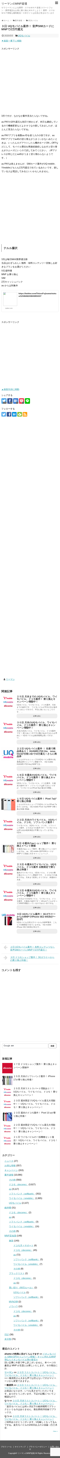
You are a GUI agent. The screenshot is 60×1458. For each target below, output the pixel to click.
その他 (12, 1180)
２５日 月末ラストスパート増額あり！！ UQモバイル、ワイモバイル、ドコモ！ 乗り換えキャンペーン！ (35, 1091)
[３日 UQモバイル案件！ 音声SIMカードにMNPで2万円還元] (15, 401)
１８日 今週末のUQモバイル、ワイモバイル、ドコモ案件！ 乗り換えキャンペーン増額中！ (37, 777)
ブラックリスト (17, 1273)
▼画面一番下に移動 (11, 41)
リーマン (10, 679)
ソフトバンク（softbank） (22, 1194)
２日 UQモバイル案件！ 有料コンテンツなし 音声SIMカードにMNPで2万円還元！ (32, 948)
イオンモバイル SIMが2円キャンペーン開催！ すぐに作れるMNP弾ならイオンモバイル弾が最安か (30, 1357)
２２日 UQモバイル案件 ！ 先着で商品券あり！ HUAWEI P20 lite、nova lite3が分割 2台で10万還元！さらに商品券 (37, 752)
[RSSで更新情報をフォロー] (25, 414)
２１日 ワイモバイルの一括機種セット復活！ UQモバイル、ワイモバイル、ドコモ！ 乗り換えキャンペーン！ (35, 1140)
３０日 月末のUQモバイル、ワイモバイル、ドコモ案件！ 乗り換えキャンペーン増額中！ (37, 725)
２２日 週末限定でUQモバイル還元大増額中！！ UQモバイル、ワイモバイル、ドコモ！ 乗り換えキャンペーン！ (34, 1128)
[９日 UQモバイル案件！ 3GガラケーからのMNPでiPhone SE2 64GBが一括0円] (8, 920)
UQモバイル (24, 36)
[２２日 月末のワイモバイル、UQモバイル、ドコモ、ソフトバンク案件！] (8, 825)
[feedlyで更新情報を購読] (19, 414)
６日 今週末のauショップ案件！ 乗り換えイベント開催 (36, 844)
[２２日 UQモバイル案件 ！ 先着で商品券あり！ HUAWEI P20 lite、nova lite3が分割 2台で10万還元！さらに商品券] (8, 754)
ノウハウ (13, 1306)
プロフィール (6, 1447)
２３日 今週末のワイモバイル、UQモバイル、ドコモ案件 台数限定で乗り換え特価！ (37, 867)
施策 (11, 1241)
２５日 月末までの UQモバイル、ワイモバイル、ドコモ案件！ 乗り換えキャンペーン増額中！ (37, 699)
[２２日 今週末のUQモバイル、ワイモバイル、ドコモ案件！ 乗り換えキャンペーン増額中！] (8, 896)
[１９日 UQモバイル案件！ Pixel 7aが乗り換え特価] (8, 804)
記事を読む (37, 716)
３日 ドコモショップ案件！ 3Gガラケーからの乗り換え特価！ (32, 958)
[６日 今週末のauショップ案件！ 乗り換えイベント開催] (8, 849)
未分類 (7, 1339)
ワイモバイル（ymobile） (22, 1198)
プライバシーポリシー (38, 1447)
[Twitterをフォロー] (3, 414)
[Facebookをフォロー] (9, 414)
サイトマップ (20, 1447)
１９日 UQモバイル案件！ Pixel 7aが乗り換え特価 (36, 800)
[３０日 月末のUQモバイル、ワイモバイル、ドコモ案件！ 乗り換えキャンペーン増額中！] (8, 728)
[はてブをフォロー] (14, 414)
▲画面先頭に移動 (10, 389)
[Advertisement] (30, 80)
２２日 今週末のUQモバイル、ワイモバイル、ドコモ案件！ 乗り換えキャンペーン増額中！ (37, 893)
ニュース (8, 1161)
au (10, 1189)
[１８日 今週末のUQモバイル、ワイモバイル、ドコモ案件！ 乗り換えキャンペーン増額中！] (8, 781)
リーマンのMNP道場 (14, 3)
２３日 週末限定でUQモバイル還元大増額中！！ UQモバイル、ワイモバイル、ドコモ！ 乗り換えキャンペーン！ (34, 1103)
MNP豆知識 (10, 1236)
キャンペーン (11, 1170)
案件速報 (8, 1175)
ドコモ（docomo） (18, 1184)
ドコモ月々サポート (23, 1245)
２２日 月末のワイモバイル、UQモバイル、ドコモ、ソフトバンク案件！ (37, 821)
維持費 (7, 1208)
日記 (6, 1334)
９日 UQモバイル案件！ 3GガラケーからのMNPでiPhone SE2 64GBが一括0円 (36, 917)
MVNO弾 (13, 1302)
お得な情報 (10, 1165)
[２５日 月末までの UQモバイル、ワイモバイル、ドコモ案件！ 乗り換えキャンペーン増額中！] (8, 702)
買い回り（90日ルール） (21, 1287)
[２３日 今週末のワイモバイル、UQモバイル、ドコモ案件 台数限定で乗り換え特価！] (8, 870)
